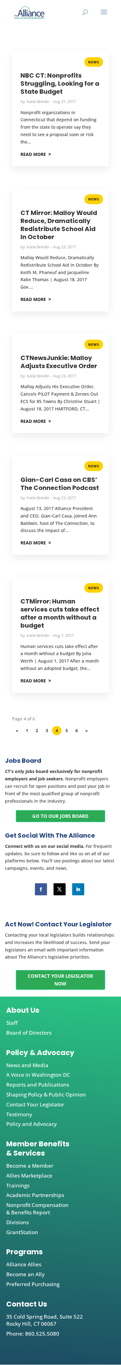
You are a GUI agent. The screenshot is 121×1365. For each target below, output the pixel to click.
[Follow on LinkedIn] (78, 889)
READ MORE (33, 154)
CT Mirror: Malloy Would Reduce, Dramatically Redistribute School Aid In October (58, 224)
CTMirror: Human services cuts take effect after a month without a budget (59, 613)
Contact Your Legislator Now (60, 980)
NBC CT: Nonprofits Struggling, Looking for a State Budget (59, 83)
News (93, 62)
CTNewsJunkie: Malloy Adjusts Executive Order (58, 362)
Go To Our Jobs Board (60, 816)
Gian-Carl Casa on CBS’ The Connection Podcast (59, 483)
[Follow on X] (59, 889)
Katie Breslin (38, 101)
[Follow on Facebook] (41, 889)
